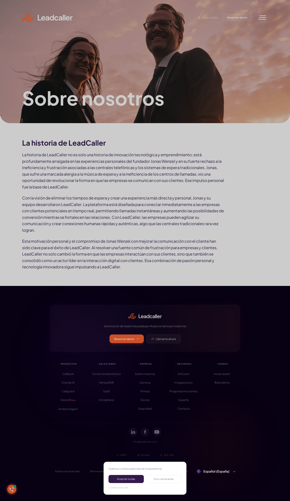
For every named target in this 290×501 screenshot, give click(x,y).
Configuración (118, 487)
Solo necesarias (164, 478)
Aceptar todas (126, 478)
